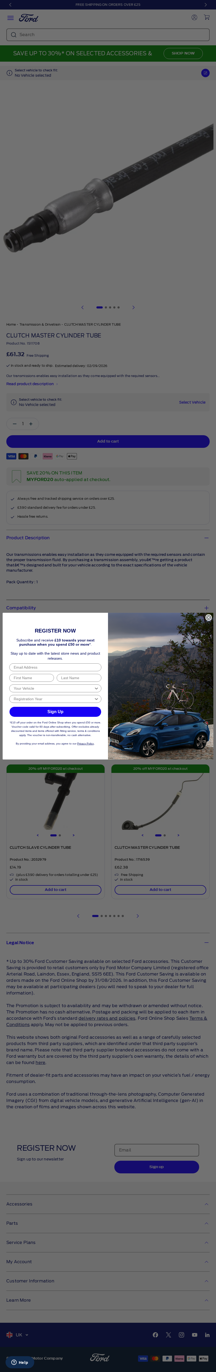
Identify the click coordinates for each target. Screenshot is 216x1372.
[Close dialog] (208, 617)
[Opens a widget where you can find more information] (19, 1362)
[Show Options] (96, 688)
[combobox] (54, 688)
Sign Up (55, 711)
